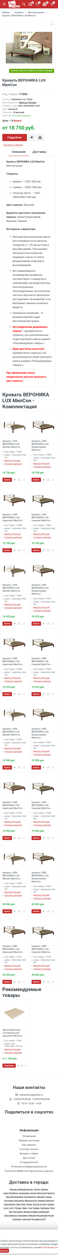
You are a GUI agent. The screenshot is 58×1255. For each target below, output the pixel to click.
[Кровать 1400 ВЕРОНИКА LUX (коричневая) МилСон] (44, 569)
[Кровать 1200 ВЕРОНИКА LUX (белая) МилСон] (14, 425)
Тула (30, 1208)
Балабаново (43, 1212)
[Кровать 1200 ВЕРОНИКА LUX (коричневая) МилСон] (44, 425)
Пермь (29, 1204)
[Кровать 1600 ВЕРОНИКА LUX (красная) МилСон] (14, 786)
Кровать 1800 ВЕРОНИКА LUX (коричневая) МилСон (40, 877)
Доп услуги (29, 1158)
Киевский (32, 1215)
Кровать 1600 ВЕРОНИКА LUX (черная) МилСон (41, 805)
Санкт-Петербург (10, 1193)
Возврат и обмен (29, 1153)
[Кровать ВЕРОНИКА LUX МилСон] (29, 47)
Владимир (19, 1197)
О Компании (29, 1136)
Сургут (11, 1208)
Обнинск (44, 1189)
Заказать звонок (13, 145)
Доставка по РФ (38, 1219)
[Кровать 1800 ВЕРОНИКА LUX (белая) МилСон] (14, 857)
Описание (19, 152)
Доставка (39, 152)
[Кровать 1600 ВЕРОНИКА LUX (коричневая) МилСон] (44, 713)
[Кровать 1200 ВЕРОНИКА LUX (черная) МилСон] (44, 499)
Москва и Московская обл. (21, 1189)
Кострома (8, 1201)
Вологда (51, 1193)
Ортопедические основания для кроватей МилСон (12, 1032)
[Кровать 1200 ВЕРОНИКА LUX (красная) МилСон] (14, 499)
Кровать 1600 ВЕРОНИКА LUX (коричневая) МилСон (40, 733)
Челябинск (45, 1208)
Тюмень (36, 1208)
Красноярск (19, 1201)
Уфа (11, 1212)
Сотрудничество (29, 1162)
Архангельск (24, 1193)
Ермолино (17, 1219)
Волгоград (42, 1193)
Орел (23, 1204)
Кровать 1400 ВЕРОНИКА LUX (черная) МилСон (41, 661)
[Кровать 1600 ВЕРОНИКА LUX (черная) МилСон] (44, 786)
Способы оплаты (29, 1149)
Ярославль (18, 1212)
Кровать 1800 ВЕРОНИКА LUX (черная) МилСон (41, 949)
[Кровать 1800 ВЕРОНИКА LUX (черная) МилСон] (44, 930)
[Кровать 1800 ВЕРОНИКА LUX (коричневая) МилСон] (44, 857)
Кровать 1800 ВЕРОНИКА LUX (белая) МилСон (11, 875)
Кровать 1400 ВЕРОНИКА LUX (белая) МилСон (11, 588)
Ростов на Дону (40, 1204)
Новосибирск (10, 1204)
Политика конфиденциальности (29, 1166)
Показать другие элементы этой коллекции (32, 71)
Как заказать (29, 1144)
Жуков (51, 1215)
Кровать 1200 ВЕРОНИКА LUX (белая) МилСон (11, 444)
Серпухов (26, 1219)
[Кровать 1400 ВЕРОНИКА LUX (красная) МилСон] (14, 642)
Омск (18, 1204)
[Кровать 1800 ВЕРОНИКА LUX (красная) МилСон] (14, 930)
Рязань (18, 1208)
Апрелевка (22, 1215)
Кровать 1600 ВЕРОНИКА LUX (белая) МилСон (11, 731)
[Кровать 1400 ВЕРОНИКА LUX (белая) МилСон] (14, 569)
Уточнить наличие (13, 464)
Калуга (17, 120)
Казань (48, 1197)
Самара (50, 1204)
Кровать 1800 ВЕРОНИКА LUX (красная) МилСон (12, 949)
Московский (42, 1215)
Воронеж (10, 1197)
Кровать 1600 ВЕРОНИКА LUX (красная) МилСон (12, 805)
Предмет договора (29, 1140)
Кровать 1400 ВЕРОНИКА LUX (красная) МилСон (12, 661)
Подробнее (14, 137)
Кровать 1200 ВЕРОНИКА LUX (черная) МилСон (41, 517)
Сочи (5, 1208)
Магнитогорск (31, 1201)
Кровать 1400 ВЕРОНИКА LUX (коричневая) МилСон (40, 589)
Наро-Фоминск (10, 1215)
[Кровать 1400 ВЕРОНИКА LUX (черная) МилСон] (44, 642)
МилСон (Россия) (28, 102)
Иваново (41, 1197)
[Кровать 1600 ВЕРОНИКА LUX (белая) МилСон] (14, 713)
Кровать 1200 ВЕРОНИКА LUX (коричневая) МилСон (40, 445)
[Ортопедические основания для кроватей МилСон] (14, 1014)
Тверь (24, 1208)
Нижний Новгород (46, 1201)
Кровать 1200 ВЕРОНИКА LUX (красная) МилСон (12, 517)
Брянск (34, 1193)
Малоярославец (31, 1212)
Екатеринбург (30, 1197)
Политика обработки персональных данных (29, 1171)
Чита (52, 1208)
